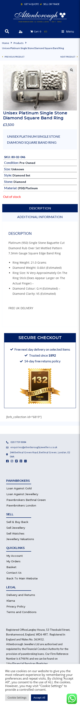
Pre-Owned (27, 162)
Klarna (10, 600)
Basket (11, 567)
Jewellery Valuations (20, 539)
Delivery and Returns (20, 595)
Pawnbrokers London (21, 505)
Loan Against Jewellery (22, 494)
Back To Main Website (22, 578)
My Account (14, 555)
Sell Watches (15, 533)
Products (19, 43)
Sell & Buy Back (17, 522)
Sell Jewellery (15, 527)
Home (5, 43)
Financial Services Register (30, 663)
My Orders (13, 561)
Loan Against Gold (19, 488)
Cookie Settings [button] (17, 697)
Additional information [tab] (40, 217)
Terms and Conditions (21, 612)
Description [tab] (40, 208)
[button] (68, 31)
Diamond (20, 181)
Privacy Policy (15, 606)
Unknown (17, 169)
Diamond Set (21, 175)
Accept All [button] (39, 697)
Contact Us (14, 572)
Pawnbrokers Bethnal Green (26, 499)
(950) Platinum (28, 188)
